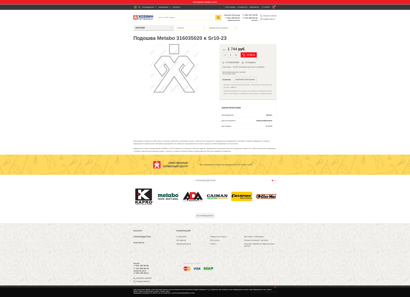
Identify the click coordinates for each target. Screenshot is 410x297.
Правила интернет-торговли (256, 240)
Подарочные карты (218, 237)
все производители (205, 216)
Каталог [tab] (140, 28)
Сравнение (254, 7)
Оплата (213, 244)
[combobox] (191, 28)
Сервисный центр (183, 244)
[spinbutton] (230, 55)
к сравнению (232, 62)
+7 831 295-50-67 (232, 18)
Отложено (242, 7)
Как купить (215, 240)
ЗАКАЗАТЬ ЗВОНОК (144, 278)
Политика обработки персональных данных (259, 245)
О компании (181, 237)
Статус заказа (230, 7)
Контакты (176, 7)
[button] (235, 55)
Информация (163, 7)
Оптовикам (181, 240)
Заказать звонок (270, 16)
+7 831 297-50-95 (250, 15)
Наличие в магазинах (245, 80)
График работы (269, 19)
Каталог (137, 231)
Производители (148, 7)
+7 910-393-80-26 (250, 18)
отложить (250, 63)
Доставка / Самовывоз (254, 237)
